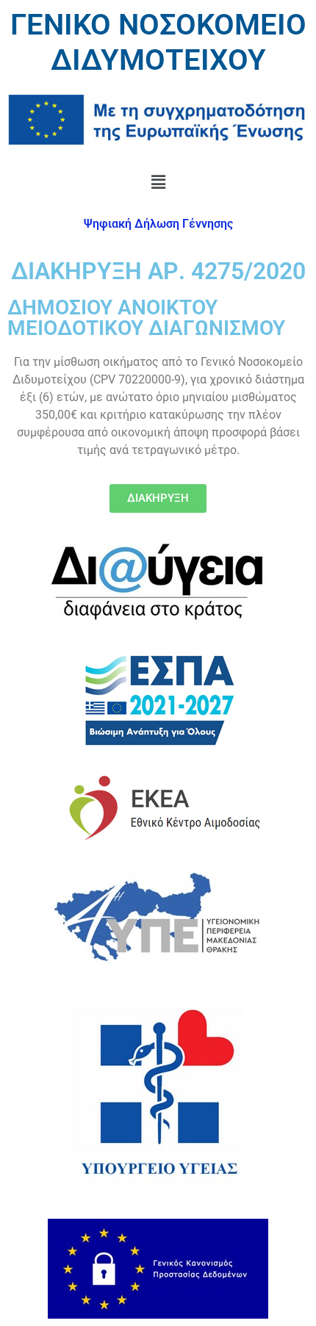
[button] (158, 181)
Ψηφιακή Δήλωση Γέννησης (158, 224)
